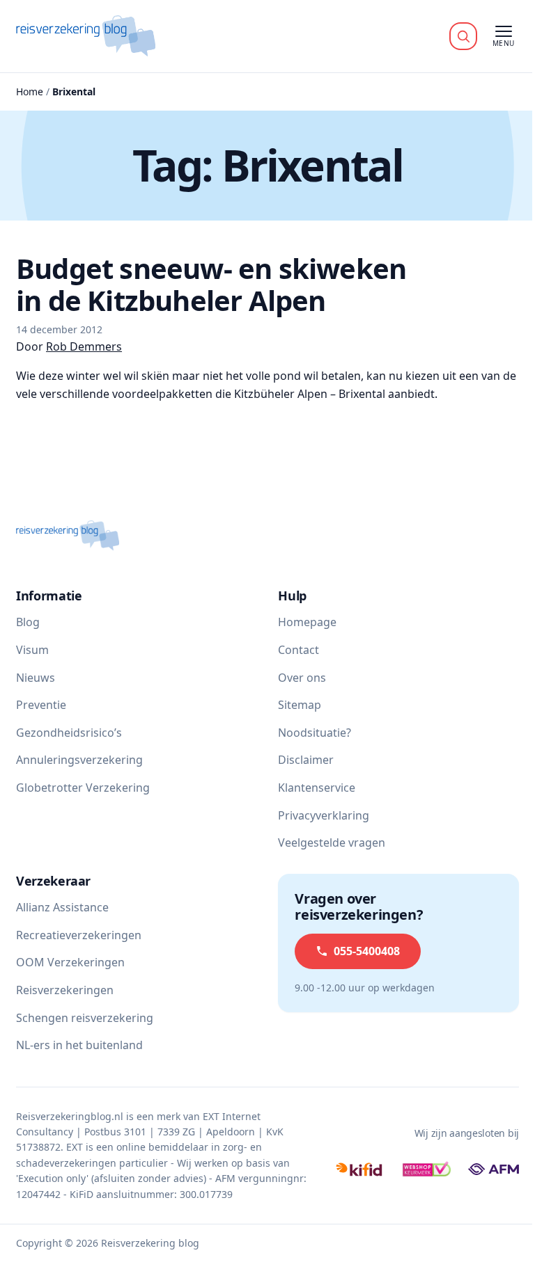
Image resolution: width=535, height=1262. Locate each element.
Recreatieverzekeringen (78, 935)
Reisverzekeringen (65, 990)
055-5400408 (367, 951)
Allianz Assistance (62, 907)
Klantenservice (316, 787)
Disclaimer (306, 759)
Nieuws (35, 677)
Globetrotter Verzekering (83, 787)
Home (29, 91)
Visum (32, 649)
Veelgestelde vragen (331, 842)
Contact (298, 649)
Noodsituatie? (314, 732)
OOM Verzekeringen (70, 962)
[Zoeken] (463, 36)
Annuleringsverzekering (79, 759)
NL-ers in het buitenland (79, 1045)
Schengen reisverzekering (84, 1017)
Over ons (302, 677)
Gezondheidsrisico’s (69, 732)
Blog (28, 622)
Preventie (41, 704)
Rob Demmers (84, 346)
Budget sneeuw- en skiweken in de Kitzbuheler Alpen (211, 284)
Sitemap (299, 704)
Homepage (307, 622)
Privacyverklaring (323, 815)
